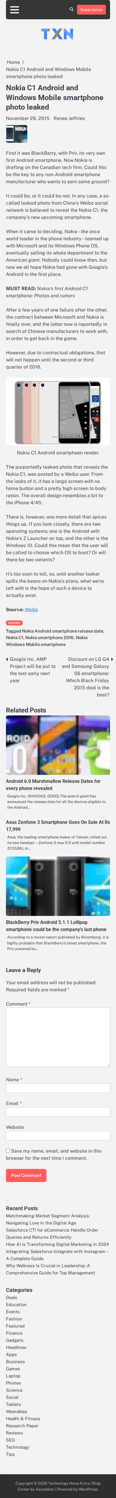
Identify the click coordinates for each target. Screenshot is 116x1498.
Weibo (31, 609)
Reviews (14, 1432)
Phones (14, 623)
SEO (10, 1439)
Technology (17, 1447)
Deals (11, 1297)
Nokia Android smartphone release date (62, 630)
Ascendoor (45, 1489)
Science (14, 1390)
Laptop (13, 1375)
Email (13, 1103)
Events (13, 1311)
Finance (14, 1333)
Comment (18, 1004)
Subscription (91, 9)
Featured (15, 1325)
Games (13, 1368)
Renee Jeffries (69, 118)
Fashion (14, 1318)
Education (16, 1304)
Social (12, 1397)
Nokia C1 (14, 637)
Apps (11, 1354)
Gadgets (14, 1340)
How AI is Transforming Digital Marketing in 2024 (57, 1244)
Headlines (16, 1347)
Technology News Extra (69, 1483)
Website (15, 1127)
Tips (10, 1454)
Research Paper (22, 1425)
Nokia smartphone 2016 (49, 637)
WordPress (88, 1489)
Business (15, 1361)
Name (14, 1080)
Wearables (16, 1411)
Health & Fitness (23, 1418)
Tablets (13, 1404)
